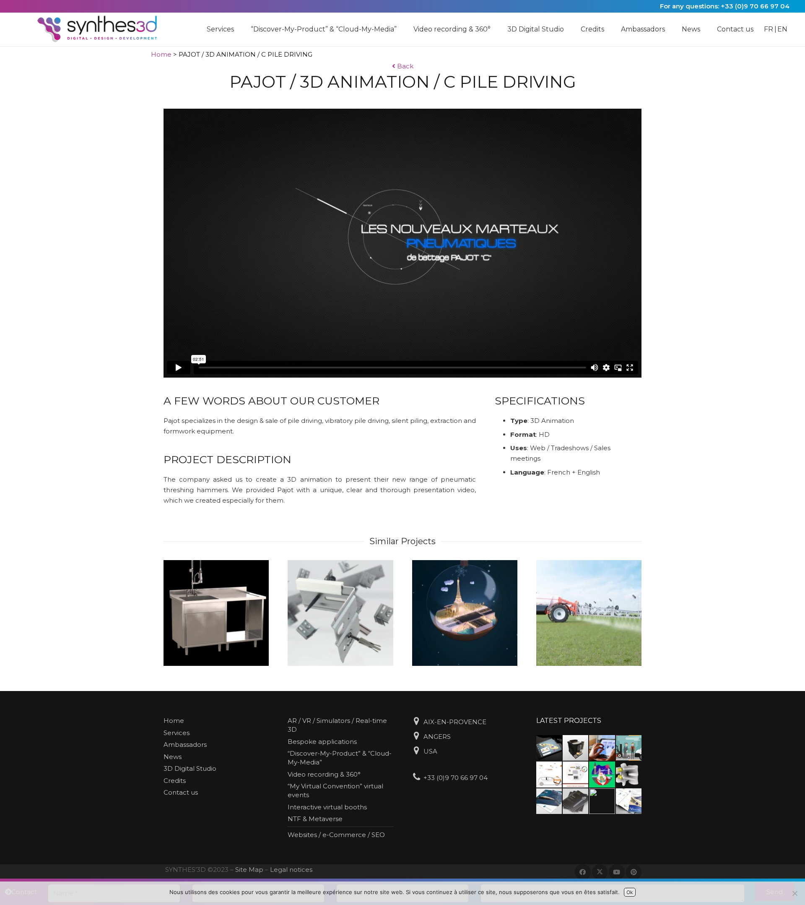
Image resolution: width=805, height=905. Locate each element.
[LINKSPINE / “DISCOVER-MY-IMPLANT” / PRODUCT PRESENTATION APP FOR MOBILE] (549, 748)
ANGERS (437, 737)
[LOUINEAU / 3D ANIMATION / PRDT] (340, 612)
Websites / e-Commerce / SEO (336, 835)
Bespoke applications (322, 742)
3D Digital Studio (190, 768)
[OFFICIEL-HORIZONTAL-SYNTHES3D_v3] (102, 29)
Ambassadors (185, 745)
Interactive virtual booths (327, 807)
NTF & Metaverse (315, 819)
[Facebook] (583, 872)
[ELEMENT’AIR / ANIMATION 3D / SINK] (216, 612)
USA (430, 751)
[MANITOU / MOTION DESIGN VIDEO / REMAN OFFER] (575, 774)
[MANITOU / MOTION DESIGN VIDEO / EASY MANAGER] (628, 748)
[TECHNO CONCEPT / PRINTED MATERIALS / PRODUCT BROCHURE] (602, 801)
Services (177, 733)
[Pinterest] (634, 872)
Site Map (249, 870)
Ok (629, 892)
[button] (238, 29)
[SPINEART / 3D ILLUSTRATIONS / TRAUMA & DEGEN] (628, 774)
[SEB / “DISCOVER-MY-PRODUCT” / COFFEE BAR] (575, 748)
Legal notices (291, 870)
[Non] (794, 893)
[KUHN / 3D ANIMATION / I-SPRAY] (588, 612)
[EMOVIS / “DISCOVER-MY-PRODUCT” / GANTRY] (602, 748)
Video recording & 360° (324, 774)
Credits (175, 781)
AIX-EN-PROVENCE (454, 722)
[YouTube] (617, 872)
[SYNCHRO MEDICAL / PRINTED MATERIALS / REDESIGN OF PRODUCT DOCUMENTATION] (549, 801)
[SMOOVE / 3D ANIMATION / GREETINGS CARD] (464, 612)
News (173, 757)
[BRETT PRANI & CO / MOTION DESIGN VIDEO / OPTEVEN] (549, 774)
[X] (600, 872)
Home (161, 54)
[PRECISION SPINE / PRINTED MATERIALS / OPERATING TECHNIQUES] (628, 801)
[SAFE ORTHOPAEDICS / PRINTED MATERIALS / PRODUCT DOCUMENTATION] (575, 801)
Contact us (181, 792)
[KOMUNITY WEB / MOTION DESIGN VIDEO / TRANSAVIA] (602, 774)
